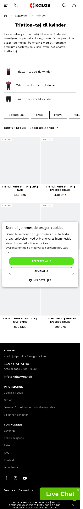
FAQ (6, 452)
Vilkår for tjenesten (16, 414)
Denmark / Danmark (17, 490)
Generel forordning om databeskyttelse (29, 407)
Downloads (11, 467)
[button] (40, 280)
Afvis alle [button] (41, 271)
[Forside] (5, 15)
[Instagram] (15, 478)
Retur (7, 445)
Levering (9, 430)
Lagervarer (22, 15)
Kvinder (41, 15)
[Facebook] (6, 478)
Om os (8, 400)
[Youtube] (24, 478)
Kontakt (9, 460)
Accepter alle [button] (41, 261)
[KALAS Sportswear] (40, 5)
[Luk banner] (73, 505)
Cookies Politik (13, 392)
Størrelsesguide (14, 437)
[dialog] (40, 254)
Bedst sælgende (41, 128)
